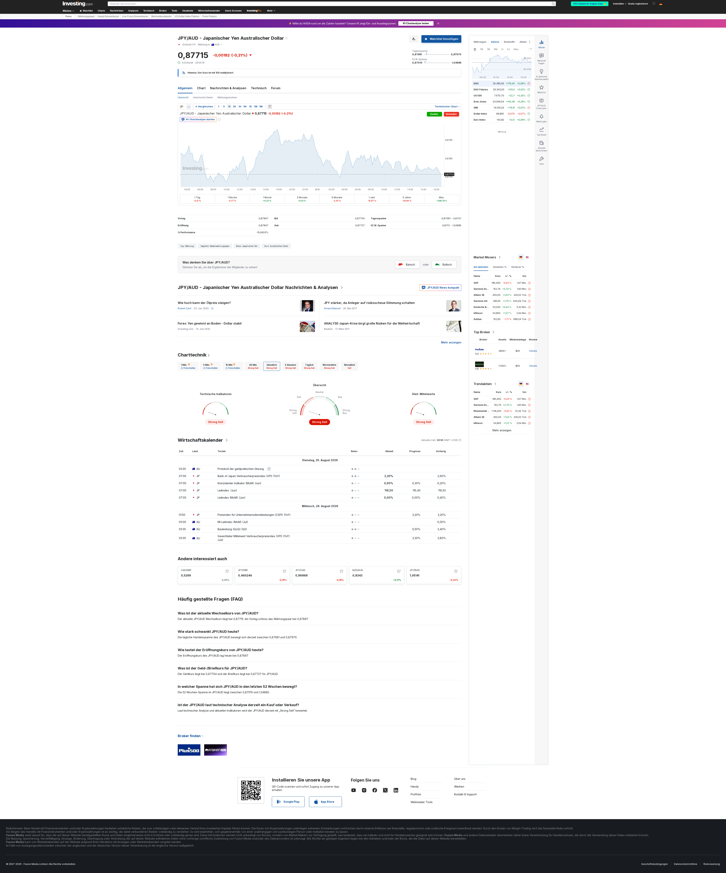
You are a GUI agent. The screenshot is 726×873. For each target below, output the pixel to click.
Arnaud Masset (332, 308)
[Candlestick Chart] (181, 107)
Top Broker (482, 332)
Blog (413, 778)
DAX (476, 83)
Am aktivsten (481, 267)
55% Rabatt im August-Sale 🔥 (589, 3)
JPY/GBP (243, 570)
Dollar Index (480, 113)
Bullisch (447, 264)
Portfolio (416, 794)
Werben (459, 786)
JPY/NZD (415, 570)
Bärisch (410, 264)
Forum (275, 88)
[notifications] (654, 3)
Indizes (495, 41)
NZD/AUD (357, 570)
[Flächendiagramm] (189, 107)
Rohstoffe (509, 41)
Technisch (259, 88)
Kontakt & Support (465, 794)
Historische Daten (203, 97)
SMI (476, 107)
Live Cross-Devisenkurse (135, 16)
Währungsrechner (227, 97)
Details (533, 350)
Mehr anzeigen (451, 342)
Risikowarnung (712, 864)
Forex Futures (209, 16)
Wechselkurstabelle (161, 16)
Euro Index (480, 119)
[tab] (188, 366)
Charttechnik (192, 355)
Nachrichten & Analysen (228, 88)
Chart (201, 88)
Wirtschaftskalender (209, 10)
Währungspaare (86, 16)
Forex (68, 16)
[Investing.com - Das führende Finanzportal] (78, 3)
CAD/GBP (186, 570)
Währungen (480, 41)
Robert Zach (184, 308)
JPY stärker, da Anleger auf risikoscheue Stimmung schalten (369, 303)
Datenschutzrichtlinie (685, 864)
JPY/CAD (300, 570)
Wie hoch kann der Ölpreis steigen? (204, 303)
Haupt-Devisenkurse (108, 16)
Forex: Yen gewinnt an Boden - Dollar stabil (209, 323)
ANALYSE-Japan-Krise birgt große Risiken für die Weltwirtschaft (372, 323)
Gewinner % (499, 267)
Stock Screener (233, 10)
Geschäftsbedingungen (654, 864)
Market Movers (485, 257)
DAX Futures (481, 89)
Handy (415, 786)
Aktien (523, 41)
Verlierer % (517, 267)
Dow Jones (480, 101)
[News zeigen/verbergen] (270, 107)
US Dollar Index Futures (187, 16)
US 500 (478, 95)
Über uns (459, 778)
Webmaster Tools (422, 802)
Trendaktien (483, 384)
